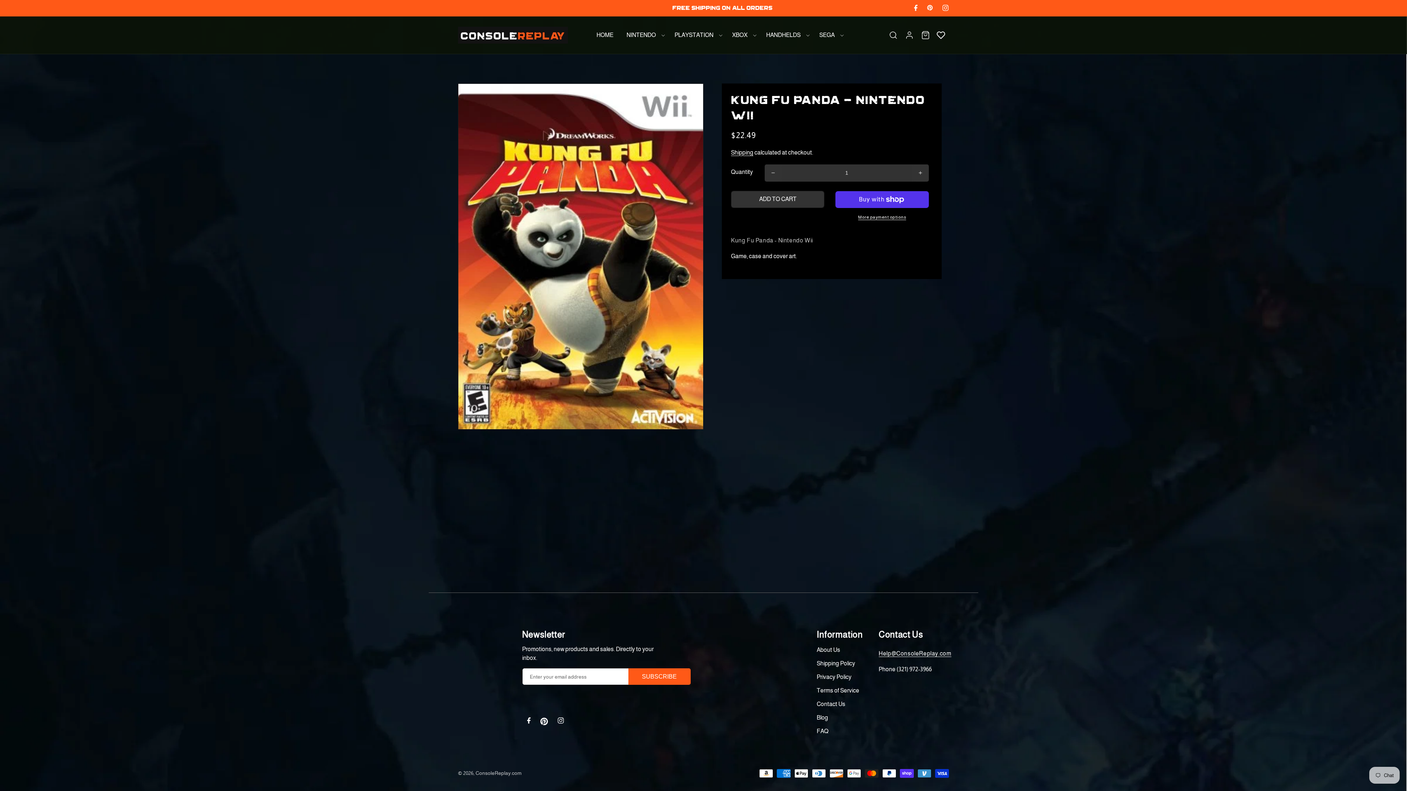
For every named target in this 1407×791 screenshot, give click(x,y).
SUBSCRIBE (659, 676)
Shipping (742, 152)
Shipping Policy (836, 663)
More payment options (882, 217)
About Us (828, 650)
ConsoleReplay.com (498, 773)
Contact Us (831, 704)
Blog (822, 717)
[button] (644, 35)
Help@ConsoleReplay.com (915, 653)
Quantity (742, 172)
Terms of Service (838, 690)
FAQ (822, 731)
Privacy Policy (834, 677)
